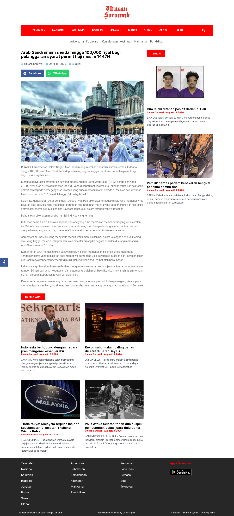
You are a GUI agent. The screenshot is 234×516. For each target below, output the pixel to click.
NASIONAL (58, 30)
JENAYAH (115, 30)
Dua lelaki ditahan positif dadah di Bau (176, 109)
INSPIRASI (97, 30)
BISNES (132, 30)
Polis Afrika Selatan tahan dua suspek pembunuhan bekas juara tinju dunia (114, 425)
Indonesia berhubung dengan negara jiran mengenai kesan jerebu (49, 349)
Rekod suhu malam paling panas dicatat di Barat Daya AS (109, 349)
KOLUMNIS (78, 30)
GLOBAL (164, 30)
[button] (32, 73)
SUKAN (148, 30)
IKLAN (179, 30)
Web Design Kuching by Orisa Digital (116, 512)
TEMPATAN (38, 30)
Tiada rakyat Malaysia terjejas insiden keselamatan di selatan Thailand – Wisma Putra (50, 427)
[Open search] (203, 30)
